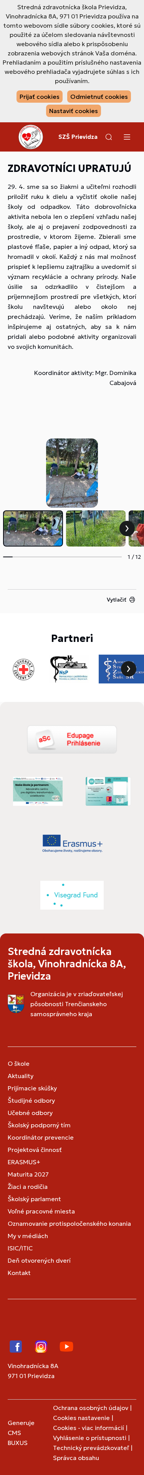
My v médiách (28, 1236)
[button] (108, 137)
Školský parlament (34, 1199)
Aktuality (20, 1076)
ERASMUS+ (24, 1162)
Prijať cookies (40, 96)
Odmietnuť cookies (99, 96)
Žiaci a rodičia (28, 1186)
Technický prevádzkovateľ (91, 1448)
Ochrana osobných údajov (90, 1408)
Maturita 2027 (28, 1174)
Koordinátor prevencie (41, 1137)
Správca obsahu (76, 1458)
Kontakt (19, 1273)
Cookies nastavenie (81, 1418)
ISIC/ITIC (20, 1248)
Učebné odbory (30, 1113)
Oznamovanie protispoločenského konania (69, 1223)
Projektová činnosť (35, 1149)
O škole (19, 1063)
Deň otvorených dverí (39, 1260)
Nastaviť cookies (73, 111)
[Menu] (126, 137)
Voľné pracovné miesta (41, 1211)
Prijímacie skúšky (32, 1088)
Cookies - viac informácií (88, 1428)
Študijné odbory (31, 1100)
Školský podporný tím (39, 1125)
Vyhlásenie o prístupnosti (89, 1438)
